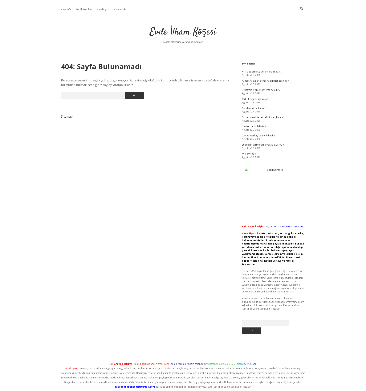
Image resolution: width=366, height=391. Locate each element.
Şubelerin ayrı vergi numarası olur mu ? (263, 144)
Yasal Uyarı (103, 9)
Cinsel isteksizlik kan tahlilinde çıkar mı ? (263, 117)
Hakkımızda (120, 9)
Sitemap (67, 116)
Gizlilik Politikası (83, 9)
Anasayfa (66, 9)
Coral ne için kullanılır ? (254, 108)
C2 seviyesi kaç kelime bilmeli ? (258, 135)
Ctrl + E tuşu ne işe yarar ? (255, 99)
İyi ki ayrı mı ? (249, 153)
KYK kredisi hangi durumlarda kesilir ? (262, 71)
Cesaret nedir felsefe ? (254, 126)
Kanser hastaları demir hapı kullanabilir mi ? (265, 80)
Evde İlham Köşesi (183, 32)
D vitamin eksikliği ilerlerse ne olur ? (261, 90)
